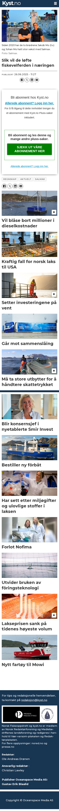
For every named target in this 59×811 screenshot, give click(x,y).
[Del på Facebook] (22, 80)
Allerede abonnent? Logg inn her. (29, 103)
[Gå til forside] (26, 3)
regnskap (9, 179)
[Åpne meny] (55, 3)
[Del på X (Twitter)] (27, 80)
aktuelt (25, 179)
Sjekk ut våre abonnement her (29, 149)
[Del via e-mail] (36, 80)
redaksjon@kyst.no (34, 700)
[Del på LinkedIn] (32, 80)
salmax (40, 179)
